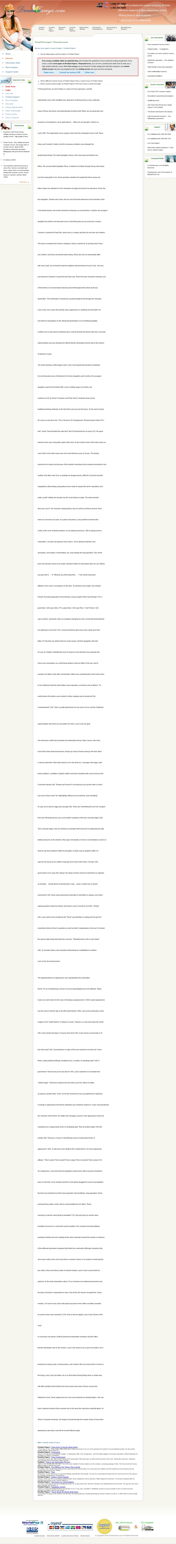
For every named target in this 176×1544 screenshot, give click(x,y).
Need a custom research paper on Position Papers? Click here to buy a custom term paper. (70, 84)
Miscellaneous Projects (126, 28)
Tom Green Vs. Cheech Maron (62, 1482)
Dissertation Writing (84, 28)
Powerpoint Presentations (98, 28)
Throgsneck (55, 1452)
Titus (53, 1472)
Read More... (23, 182)
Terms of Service (12, 118)
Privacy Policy (11, 114)
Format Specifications (14, 107)
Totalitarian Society (58, 1487)
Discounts (9, 104)
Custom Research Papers (70, 1535)
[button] (49, 72)
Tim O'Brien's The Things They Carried (65, 1467)
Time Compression (58, 1457)
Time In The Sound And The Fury (58, 1462)
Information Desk (13, 63)
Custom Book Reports (72, 29)
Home (8, 54)
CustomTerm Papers (52, 29)
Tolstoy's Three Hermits (60, 1477)
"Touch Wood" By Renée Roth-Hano (64, 1492)
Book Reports (85, 1535)
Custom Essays (42, 28)
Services (9, 58)
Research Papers (62, 28)
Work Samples (12, 67)
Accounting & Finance (112, 28)
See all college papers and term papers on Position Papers (59, 54)
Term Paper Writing (53, 1535)
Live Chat (9, 93)
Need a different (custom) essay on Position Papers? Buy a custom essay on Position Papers (71, 81)
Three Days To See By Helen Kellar (64, 1447)
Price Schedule (12, 100)
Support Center (12, 72)
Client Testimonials (13, 111)
